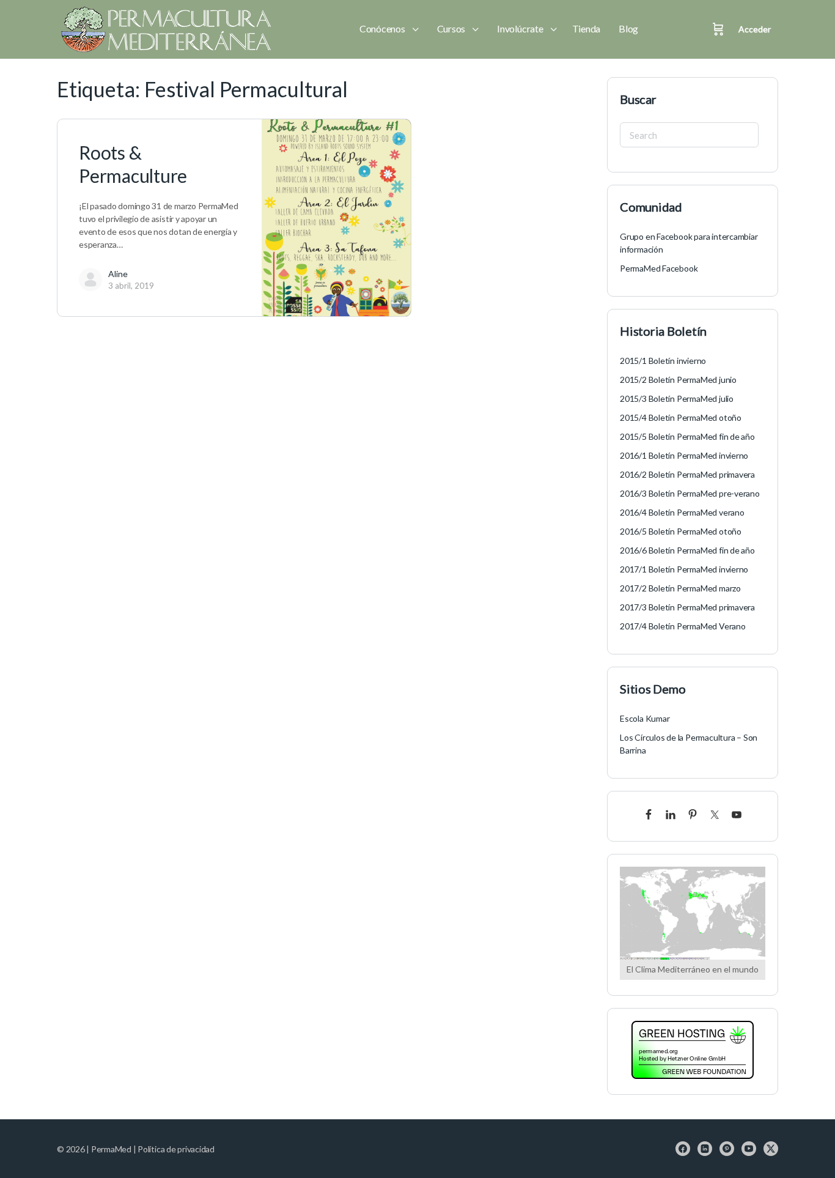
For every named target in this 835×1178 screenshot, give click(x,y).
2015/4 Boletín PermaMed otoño (680, 417)
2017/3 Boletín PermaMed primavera (687, 607)
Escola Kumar (644, 718)
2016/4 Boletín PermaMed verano (682, 512)
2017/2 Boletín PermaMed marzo (680, 588)
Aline (118, 274)
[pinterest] (726, 1148)
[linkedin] (704, 1148)
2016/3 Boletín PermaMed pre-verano (690, 493)
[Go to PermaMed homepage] (164, 29)
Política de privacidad (176, 1149)
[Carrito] (718, 29)
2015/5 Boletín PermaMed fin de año (687, 436)
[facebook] (682, 1148)
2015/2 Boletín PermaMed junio (678, 379)
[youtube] (748, 1148)
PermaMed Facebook (658, 268)
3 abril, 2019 (131, 286)
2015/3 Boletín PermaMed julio (677, 398)
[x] (770, 1148)
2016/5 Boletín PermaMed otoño (680, 531)
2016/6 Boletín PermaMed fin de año (687, 550)
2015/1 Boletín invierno (663, 360)
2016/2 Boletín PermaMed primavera (687, 474)
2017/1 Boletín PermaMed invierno (684, 569)
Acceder (754, 29)
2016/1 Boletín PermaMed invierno (684, 455)
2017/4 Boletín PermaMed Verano (683, 626)
